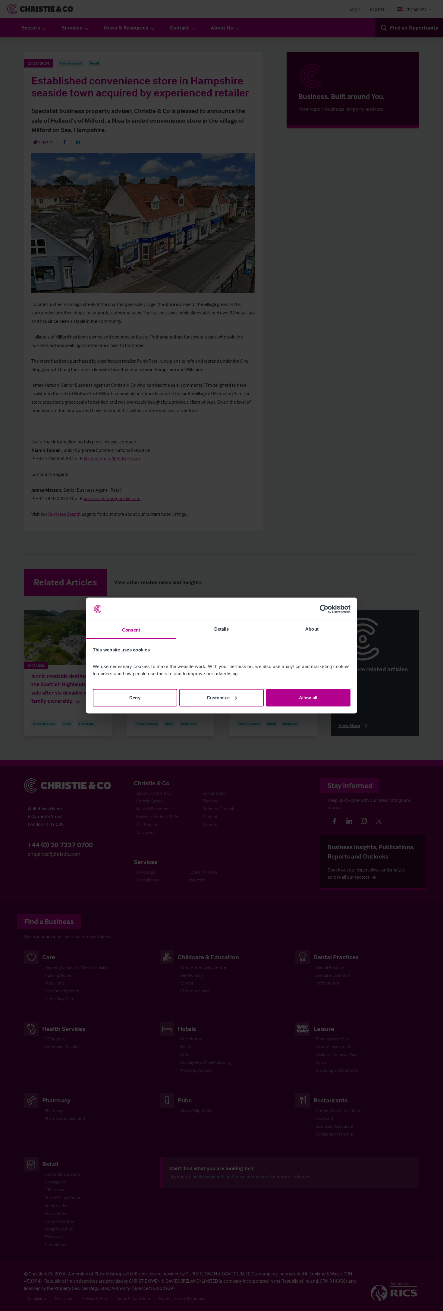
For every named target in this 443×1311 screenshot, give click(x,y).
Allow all (308, 697)
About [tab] (312, 629)
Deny (134, 697)
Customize (218, 697)
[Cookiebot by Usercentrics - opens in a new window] (324, 609)
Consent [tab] (131, 629)
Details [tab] (221, 629)
